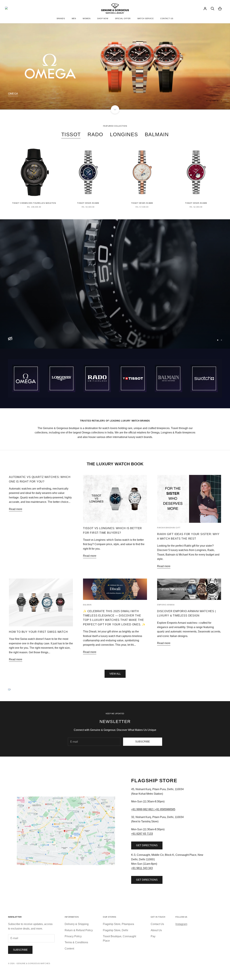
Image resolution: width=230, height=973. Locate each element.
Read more (15, 509)
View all (115, 673)
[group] (115, 284)
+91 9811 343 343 (142, 868)
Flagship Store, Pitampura (118, 924)
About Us (156, 930)
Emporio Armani (166, 605)
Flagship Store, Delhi (115, 930)
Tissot (71, 134)
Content (69, 948)
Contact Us (157, 924)
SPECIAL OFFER (123, 18)
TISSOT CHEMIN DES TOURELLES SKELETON (34, 203)
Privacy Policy (73, 936)
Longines (124, 134)
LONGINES (15, 93)
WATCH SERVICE (145, 18)
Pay (153, 936)
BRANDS (61, 18)
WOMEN (86, 18)
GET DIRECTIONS (147, 845)
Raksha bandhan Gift (168, 528)
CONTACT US (166, 18)
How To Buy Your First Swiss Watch (38, 631)
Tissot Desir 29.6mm (88, 203)
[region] (115, 66)
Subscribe (142, 741)
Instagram (181, 924)
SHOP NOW (102, 18)
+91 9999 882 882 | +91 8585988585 (153, 809)
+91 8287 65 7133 (142, 833)
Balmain (87, 605)
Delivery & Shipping (77, 924)
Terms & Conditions (76, 942)
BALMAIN (157, 134)
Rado (95, 134)
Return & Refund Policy (79, 930)
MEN (74, 18)
